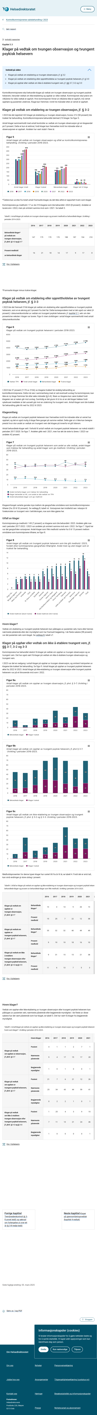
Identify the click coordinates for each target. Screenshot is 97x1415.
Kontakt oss (11, 1394)
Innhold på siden (13, 70)
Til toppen (88, 1320)
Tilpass (77, 1349)
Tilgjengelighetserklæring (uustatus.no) (71, 1379)
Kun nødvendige (60, 1349)
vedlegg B (40, 635)
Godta (43, 1349)
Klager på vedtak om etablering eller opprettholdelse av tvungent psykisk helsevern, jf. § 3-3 (48, 79)
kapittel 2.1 (74, 313)
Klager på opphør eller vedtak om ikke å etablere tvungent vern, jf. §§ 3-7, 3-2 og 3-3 (45, 83)
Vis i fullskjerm (13, 264)
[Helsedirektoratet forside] (20, 9)
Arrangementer (41, 1379)
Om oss (9, 1365)
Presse (38, 1408)
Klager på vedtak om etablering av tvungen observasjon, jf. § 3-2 (36, 75)
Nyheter (38, 1365)
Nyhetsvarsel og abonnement (67, 1408)
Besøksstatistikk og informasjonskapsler (72, 1394)
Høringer (38, 1394)
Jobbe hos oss (12, 1379)
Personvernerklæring (63, 1365)
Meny (88, 9)
